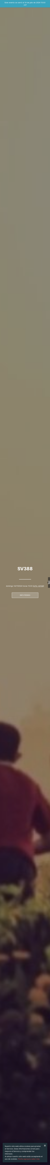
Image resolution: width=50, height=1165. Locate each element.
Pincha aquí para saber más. (29, 1159)
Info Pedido (25, 595)
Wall (49, 582)
